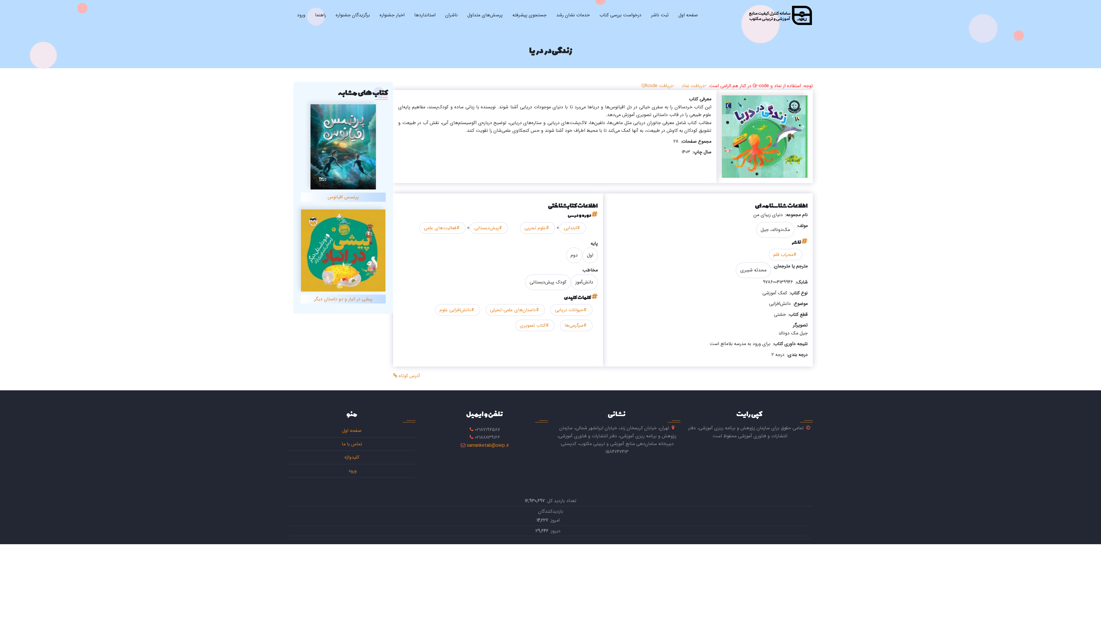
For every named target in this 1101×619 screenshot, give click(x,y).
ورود (301, 15)
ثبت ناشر (660, 15)
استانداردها (425, 15)
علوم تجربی (535, 228)
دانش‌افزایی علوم (455, 310)
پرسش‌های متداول (485, 15)
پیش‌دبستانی (486, 228)
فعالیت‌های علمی (440, 228)
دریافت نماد (693, 85)
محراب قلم (783, 254)
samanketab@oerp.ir (488, 445)
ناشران (451, 15)
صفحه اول (688, 15)
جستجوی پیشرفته (529, 15)
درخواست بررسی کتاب (620, 15)
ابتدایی (570, 228)
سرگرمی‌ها (574, 325)
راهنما (320, 15)
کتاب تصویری (533, 325)
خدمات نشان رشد (573, 15)
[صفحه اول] (780, 15)
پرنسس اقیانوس (343, 197)
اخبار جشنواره (392, 15)
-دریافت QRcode (658, 85)
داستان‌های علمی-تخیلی (513, 310)
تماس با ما (352, 444)
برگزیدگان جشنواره (353, 15)
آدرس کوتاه (408, 375)
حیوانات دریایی (569, 310)
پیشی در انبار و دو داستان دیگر (343, 299)
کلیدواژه (352, 457)
